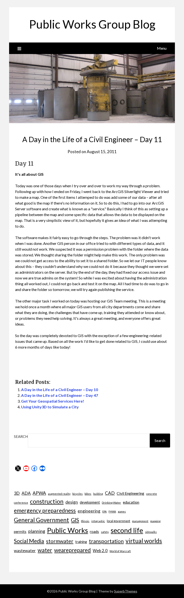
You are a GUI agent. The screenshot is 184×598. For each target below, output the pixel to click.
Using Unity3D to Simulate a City (50, 407)
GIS (75, 520)
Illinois (85, 521)
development (90, 502)
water (45, 550)
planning (36, 531)
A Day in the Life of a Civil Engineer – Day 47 (59, 395)
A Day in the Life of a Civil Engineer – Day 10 (59, 389)
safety (105, 531)
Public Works (67, 530)
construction (46, 501)
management (140, 521)
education (131, 502)
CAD (110, 493)
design (71, 502)
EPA (104, 511)
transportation (106, 541)
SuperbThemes (125, 591)
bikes (88, 493)
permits (20, 531)
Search (21, 436)
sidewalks (151, 531)
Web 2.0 (100, 550)
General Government (41, 519)
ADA (26, 493)
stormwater (59, 541)
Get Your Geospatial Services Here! (52, 401)
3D (17, 493)
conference (21, 502)
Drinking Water (111, 502)
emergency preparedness (45, 510)
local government (118, 521)
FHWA (112, 511)
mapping (155, 521)
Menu (162, 48)
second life (127, 530)
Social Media (29, 541)
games (122, 511)
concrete (151, 493)
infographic (98, 521)
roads (94, 531)
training (81, 542)
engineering (89, 510)
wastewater (25, 550)
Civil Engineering (130, 493)
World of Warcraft (120, 551)
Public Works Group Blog (92, 24)
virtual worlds (144, 540)
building (98, 493)
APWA (39, 493)
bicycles (77, 493)
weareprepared (72, 550)
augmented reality (59, 493)
